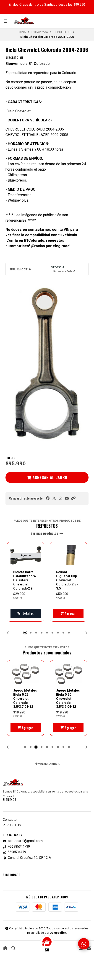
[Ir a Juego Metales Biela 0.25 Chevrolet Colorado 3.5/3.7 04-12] (25, 674)
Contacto (10, 819)
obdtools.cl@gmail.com (25, 841)
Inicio (22, 32)
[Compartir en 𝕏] (54, 498)
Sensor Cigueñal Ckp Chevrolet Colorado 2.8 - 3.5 (67, 580)
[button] (73, 498)
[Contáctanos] (88, 948)
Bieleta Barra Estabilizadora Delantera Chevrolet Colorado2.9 (24, 580)
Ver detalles (25, 613)
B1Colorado (39, 32)
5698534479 (17, 852)
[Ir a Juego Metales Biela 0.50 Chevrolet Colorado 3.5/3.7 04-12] (68, 674)
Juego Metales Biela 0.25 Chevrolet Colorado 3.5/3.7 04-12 (25, 698)
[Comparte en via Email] (67, 498)
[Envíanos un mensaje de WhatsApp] (83, 943)
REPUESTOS (62, 32)
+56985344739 (19, 846)
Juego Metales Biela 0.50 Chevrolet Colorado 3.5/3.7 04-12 (68, 698)
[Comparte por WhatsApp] (60, 498)
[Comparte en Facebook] (47, 498)
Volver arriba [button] (49, 763)
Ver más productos (45, 533)
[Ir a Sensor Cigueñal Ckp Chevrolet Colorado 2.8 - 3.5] (68, 555)
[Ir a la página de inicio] (5, 948)
